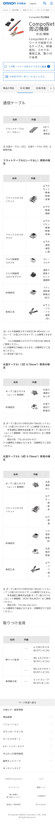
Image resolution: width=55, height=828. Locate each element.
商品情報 (15, 10)
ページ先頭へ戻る (27, 702)
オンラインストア (12, 768)
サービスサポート (12, 738)
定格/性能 (41, 88)
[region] (27, 126)
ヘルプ (41, 778)
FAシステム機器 (43, 10)
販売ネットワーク (12, 760)
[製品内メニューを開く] (50, 88)
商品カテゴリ (28, 10)
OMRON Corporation (13, 778)
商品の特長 (8, 88)
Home (5, 10)
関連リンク (41, 787)
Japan (32, 3)
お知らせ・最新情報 (13, 709)
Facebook (42, 804)
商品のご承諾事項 (14, 804)
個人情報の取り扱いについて (14, 795)
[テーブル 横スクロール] (26, 115)
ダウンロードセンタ (13, 731)
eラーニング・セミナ (13, 746)
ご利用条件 (41, 796)
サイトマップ (14, 787)
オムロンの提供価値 (13, 753)
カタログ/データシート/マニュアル (26, 76)
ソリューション (11, 724)
